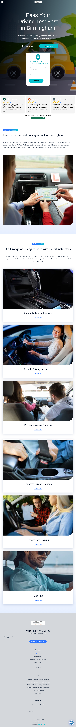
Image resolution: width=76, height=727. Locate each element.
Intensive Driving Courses (38, 484)
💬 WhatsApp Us (27, 46)
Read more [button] (5, 111)
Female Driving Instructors (38, 369)
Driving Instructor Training (38, 425)
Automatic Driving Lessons (38, 313)
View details (38, 317)
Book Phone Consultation (38, 641)
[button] (75, 105)
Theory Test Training (38, 540)
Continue (36, 81)
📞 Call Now (49, 46)
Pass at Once (41, 724)
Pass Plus (38, 596)
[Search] (46, 711)
